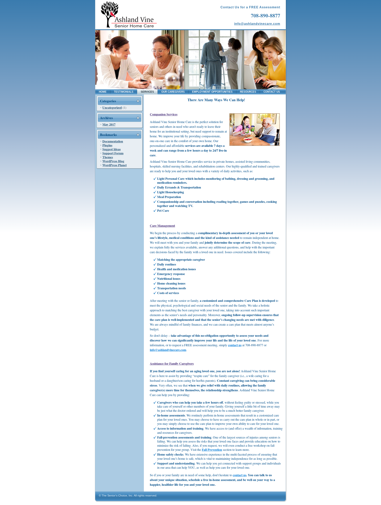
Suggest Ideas (111, 149)
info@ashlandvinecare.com (257, 23)
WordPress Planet (114, 165)
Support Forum (112, 153)
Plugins (107, 145)
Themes (107, 157)
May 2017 (108, 124)
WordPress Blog (113, 161)
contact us (234, 345)
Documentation (112, 141)
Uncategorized (112, 107)
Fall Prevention (212, 449)
